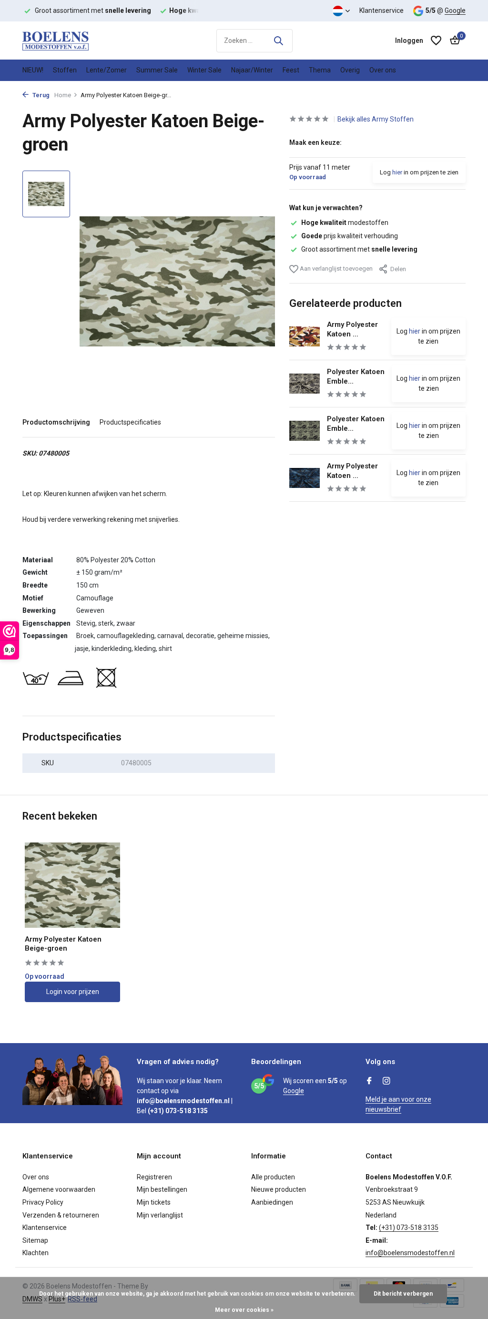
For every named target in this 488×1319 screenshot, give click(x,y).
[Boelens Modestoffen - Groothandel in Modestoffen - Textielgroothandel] (70, 40)
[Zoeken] (278, 40)
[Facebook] (369, 1081)
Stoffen (65, 70)
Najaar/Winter (252, 70)
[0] (452, 40)
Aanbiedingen (272, 1202)
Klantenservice (381, 10)
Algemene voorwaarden (58, 1189)
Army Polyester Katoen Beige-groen (63, 944)
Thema (320, 70)
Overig (350, 70)
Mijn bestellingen (162, 1189)
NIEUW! (32, 70)
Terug (40, 95)
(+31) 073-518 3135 (408, 1227)
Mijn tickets (154, 1202)
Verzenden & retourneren (60, 1215)
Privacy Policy (42, 1202)
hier (397, 172)
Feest (291, 70)
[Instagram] (386, 1081)
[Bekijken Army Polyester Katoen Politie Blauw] (304, 478)
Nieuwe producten (278, 1189)
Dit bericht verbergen (403, 1293)
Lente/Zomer (106, 70)
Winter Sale (204, 70)
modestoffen (344, 222)
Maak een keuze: (315, 142)
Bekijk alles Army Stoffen (375, 119)
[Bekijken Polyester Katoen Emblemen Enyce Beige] (304, 384)
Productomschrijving (56, 422)
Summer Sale (157, 70)
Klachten (35, 1253)
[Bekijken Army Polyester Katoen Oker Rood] (304, 336)
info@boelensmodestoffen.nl (410, 1253)
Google (455, 10)
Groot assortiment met (359, 249)
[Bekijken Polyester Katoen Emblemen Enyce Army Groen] (304, 431)
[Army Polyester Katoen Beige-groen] (72, 885)
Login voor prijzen (72, 991)
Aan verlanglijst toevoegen (335, 268)
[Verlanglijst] (436, 40)
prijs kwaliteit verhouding (349, 236)
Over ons (382, 70)
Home (62, 95)
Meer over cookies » (244, 1310)
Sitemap (35, 1240)
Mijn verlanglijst (160, 1215)
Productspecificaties (130, 422)
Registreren (154, 1177)
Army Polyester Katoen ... (352, 329)
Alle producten (273, 1177)
